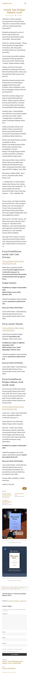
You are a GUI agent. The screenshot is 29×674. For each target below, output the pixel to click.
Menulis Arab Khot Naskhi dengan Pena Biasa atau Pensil (7, 495)
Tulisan (17, 587)
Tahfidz (18, 588)
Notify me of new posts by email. (10, 651)
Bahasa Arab (8, 588)
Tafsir (15, 588)
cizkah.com (7, 3)
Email (4, 637)
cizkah (20, 15)
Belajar (12, 588)
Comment (5, 613)
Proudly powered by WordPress (9, 672)
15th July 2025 (10, 15)
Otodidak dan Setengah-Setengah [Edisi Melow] (7, 502)
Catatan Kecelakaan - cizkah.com (17, 601)
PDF (24, 488)
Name (4, 632)
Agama (23, 587)
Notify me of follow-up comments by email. (12, 649)
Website (4, 643)
